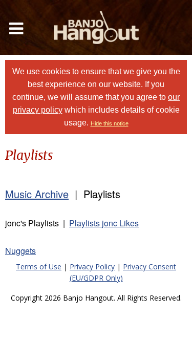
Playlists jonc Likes (104, 223)
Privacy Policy (92, 266)
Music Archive (37, 193)
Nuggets (20, 251)
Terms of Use (38, 266)
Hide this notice (110, 123)
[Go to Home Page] (96, 27)
